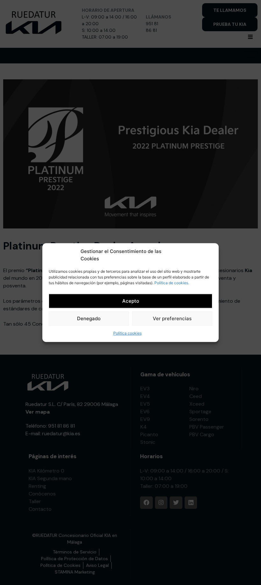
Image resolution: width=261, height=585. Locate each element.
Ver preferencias (172, 318)
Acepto (130, 301)
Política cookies (127, 333)
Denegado (89, 318)
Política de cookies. (171, 282)
